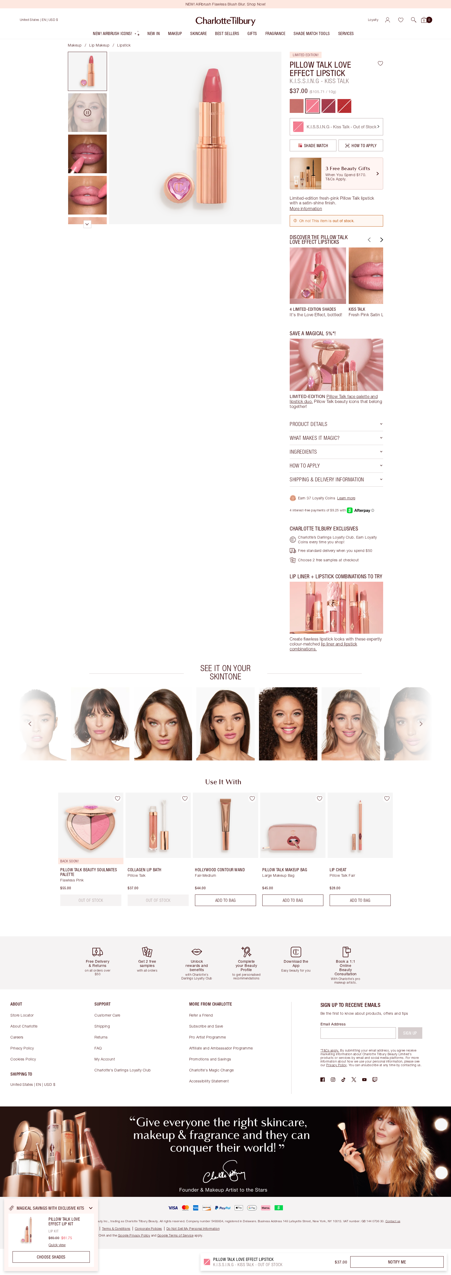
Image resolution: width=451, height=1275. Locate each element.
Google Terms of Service (175, 1235)
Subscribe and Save (206, 1026)
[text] (91, 900)
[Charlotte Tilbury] (225, 19)
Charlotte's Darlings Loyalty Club (122, 1070)
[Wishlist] (400, 20)
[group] (318, 284)
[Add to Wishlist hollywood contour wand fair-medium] (252, 799)
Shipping (102, 1026)
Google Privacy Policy (134, 1235)
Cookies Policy (23, 1059)
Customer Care (107, 1015)
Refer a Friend (201, 1015)
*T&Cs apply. (330, 1050)
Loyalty (373, 20)
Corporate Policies (148, 1229)
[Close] (91, 1208)
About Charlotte (24, 1026)
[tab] (87, 71)
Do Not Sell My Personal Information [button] (193, 1229)
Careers (16, 1037)
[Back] (368, 240)
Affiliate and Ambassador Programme (221, 1048)
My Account (104, 1059)
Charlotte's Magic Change (211, 1070)
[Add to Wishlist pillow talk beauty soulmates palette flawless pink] (117, 799)
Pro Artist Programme (207, 1037)
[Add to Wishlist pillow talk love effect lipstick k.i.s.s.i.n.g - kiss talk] (380, 63)
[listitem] (116, 34)
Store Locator (22, 1015)
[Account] (387, 20)
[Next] (381, 240)
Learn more (346, 498)
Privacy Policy (22, 1048)
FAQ (98, 1048)
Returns (101, 1037)
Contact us (392, 1221)
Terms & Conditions (116, 1229)
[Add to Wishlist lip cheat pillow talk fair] (387, 799)
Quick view (57, 1245)
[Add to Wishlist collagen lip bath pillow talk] (185, 799)
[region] (51, 1234)
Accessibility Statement (209, 1081)
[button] (413, 20)
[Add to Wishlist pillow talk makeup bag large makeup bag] (319, 799)
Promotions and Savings (210, 1059)
